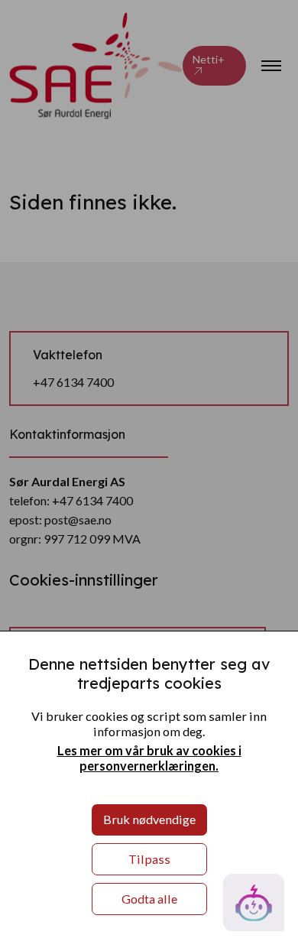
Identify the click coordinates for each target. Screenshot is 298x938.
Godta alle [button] (149, 898)
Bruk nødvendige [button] (149, 819)
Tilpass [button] (149, 859)
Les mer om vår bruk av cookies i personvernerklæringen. (149, 758)
